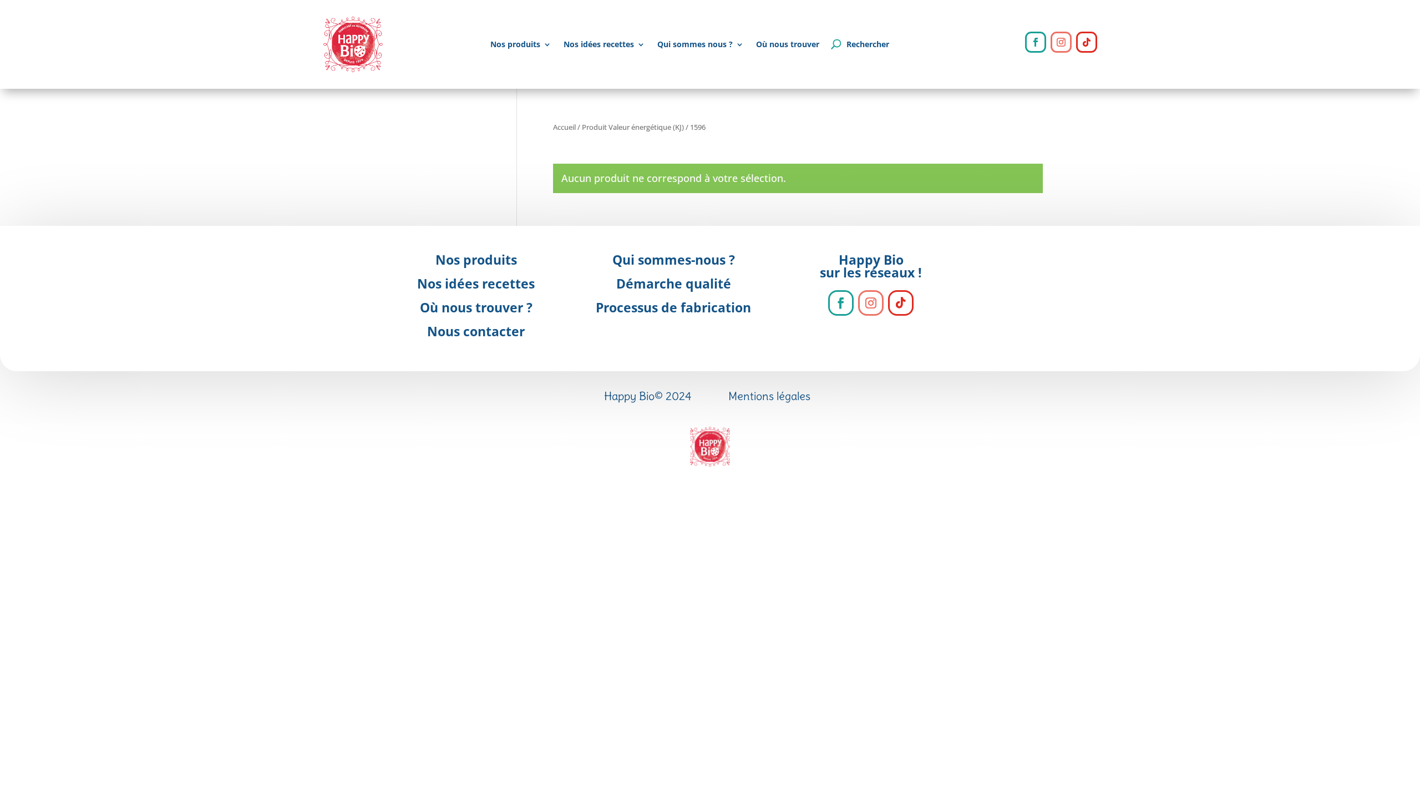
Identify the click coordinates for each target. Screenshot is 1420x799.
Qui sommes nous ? (695, 44)
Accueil (564, 127)
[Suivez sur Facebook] (1035, 42)
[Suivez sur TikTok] (1086, 42)
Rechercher (867, 44)
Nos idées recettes (599, 44)
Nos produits (515, 44)
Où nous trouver (787, 44)
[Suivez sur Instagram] (1061, 42)
